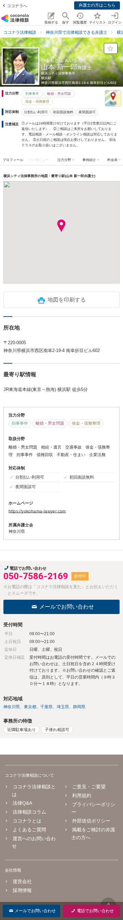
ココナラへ (17, 5)
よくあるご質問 (29, 829)
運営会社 (22, 881)
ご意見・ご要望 (88, 786)
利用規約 (81, 795)
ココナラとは (27, 820)
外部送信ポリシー (91, 820)
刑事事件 (32, 94)
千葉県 (46, 706)
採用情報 (22, 890)
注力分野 (64, 160)
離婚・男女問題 (59, 94)
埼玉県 (63, 706)
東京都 (30, 706)
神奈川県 (11, 706)
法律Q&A (22, 803)
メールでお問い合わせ (66, 607)
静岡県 (79, 706)
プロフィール (13, 160)
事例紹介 (89, 160)
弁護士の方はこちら (97, 5)
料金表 (112, 160)
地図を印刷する (66, 300)
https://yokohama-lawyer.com (37, 511)
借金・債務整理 (37, 101)
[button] (61, 226)
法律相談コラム (29, 812)
